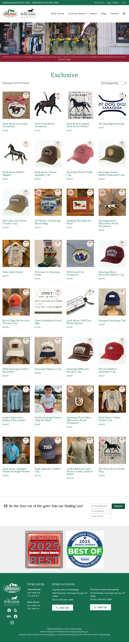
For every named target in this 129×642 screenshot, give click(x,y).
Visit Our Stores (76, 13)
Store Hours (99, 3)
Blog (103, 13)
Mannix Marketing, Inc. (79, 632)
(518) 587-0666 (23, 2)
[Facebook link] (9, 610)
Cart (123, 3)
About (93, 13)
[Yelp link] (15, 610)
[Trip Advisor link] (9, 616)
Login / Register (113, 3)
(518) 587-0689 (52, 2)
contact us (74, 634)
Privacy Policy (76, 629)
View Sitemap (104, 634)
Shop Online (57, 13)
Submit (118, 506)
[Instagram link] (12, 623)
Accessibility (49, 634)
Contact (114, 13)
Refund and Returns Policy (58, 629)
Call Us (64, 607)
